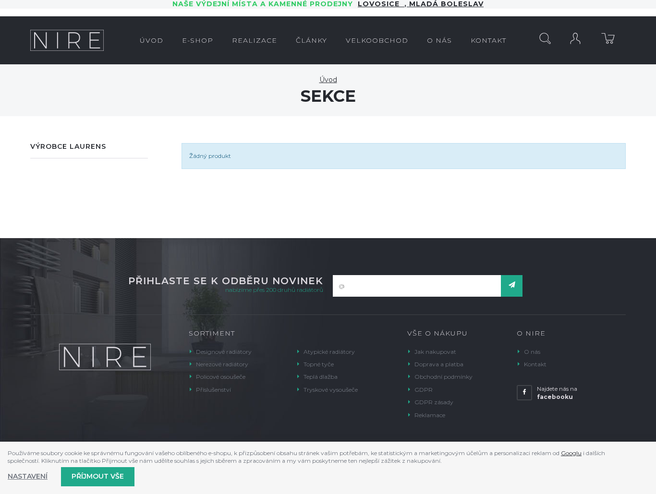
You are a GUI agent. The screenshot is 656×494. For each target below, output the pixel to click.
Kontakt (535, 364)
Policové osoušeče (220, 376)
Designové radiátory (224, 351)
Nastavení (28, 476)
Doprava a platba (438, 364)
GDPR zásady (433, 402)
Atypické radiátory (329, 351)
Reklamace (429, 415)
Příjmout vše (98, 476)
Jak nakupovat (435, 351)
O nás (532, 351)
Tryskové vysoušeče (331, 389)
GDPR (423, 389)
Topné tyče (319, 364)
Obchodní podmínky (443, 376)
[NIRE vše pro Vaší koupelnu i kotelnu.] (67, 40)
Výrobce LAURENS (68, 146)
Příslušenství (213, 389)
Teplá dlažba (321, 376)
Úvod (328, 79)
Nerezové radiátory (222, 364)
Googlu (571, 453)
